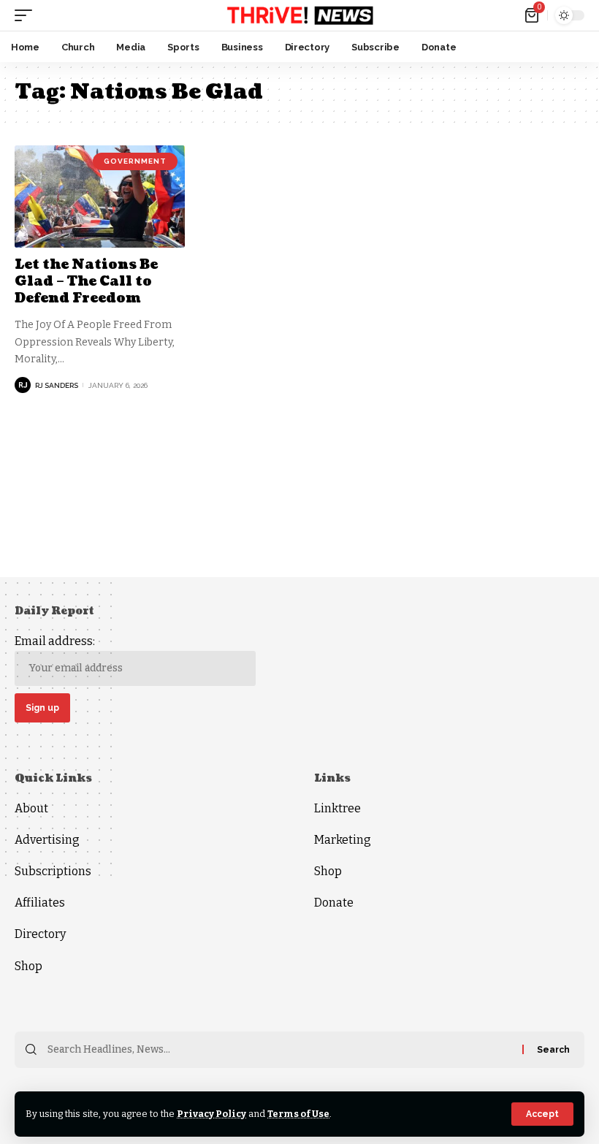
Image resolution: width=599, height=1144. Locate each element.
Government (135, 161)
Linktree (337, 808)
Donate (334, 903)
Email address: (55, 641)
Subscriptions (53, 871)
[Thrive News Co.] (299, 15)
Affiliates (40, 903)
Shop (28, 966)
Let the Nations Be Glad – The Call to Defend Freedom (86, 282)
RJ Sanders (56, 385)
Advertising (47, 840)
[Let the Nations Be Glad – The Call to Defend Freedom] (100, 196)
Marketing (342, 840)
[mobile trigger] (27, 15)
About (31, 808)
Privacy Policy (211, 1113)
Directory (40, 934)
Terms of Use (298, 1113)
